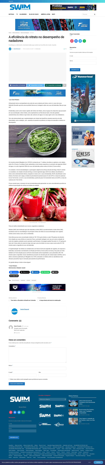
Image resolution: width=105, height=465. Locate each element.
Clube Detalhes (38, 450)
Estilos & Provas (75, 450)
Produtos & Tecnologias (58, 455)
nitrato (28, 280)
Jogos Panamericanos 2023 (15, 454)
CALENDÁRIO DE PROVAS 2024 (31, 447)
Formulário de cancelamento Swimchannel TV (30, 452)
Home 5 (63, 452)
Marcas (79, 454)
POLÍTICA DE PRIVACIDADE (73, 462)
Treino (34, 457)
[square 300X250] (83, 158)
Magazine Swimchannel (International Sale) (66, 454)
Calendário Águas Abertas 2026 (54, 445)
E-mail (11, 372)
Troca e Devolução (41, 457)
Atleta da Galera (18, 445)
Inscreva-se (85, 452)
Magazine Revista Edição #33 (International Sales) (45, 454)
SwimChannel (17, 48)
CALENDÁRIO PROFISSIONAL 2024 (33, 448)
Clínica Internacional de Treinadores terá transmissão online (87, 402)
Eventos (82, 450)
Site (40, 372)
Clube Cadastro (12, 450)
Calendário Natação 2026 (58, 447)
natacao (23, 280)
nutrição (34, 280)
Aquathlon (11, 445)
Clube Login (46, 450)
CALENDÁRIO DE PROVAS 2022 (81, 445)
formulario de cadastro (14, 452)
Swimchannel (22, 457)
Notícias (11, 14)
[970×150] (52, 24)
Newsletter (92, 454)
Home (10, 32)
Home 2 (48, 452)
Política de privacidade (47, 455)
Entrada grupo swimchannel (64, 450)
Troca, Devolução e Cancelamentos (55, 457)
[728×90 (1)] (38, 93)
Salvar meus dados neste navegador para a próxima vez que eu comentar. (29, 379)
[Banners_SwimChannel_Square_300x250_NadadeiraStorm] (83, 135)
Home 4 (58, 452)
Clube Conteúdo (20, 450)
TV (17, 14)
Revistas (89, 455)
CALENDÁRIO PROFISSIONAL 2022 (84, 447)
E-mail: (71, 56)
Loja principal (29, 454)
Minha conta (85, 454)
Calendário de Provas (67, 445)
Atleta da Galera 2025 (28, 445)
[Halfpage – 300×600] (83, 98)
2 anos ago (26, 326)
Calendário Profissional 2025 (48, 448)
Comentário (12, 346)
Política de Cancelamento (34, 455)
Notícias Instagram (18, 455)
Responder (17, 332)
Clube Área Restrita (90, 448)
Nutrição (32, 32)
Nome (11, 365)
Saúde (10, 457)
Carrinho (58, 448)
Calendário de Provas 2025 (45, 447)
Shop (53, 14)
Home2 (80, 452)
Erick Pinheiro (15, 280)
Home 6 (68, 452)
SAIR (89, 462)
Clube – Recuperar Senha (78, 448)
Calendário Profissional (70, 447)
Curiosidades (53, 450)
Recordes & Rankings (80, 455)
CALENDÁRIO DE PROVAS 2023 (16, 447)
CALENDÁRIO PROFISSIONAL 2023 (16, 448)
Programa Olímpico (70, 455)
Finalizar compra (89, 450)
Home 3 (53, 452)
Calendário (23, 14)
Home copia (74, 452)
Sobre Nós (11, 1)
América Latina (45, 14)
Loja (24, 454)
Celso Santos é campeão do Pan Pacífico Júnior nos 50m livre (87, 420)
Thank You (29, 457)
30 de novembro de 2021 (28, 48)
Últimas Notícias (16, 32)
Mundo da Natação (25, 32)
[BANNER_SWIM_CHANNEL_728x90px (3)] (37, 287)
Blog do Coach (33, 14)
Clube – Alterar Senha (66, 448)
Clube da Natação (30, 450)
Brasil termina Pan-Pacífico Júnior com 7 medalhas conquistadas (86, 411)
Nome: (71, 60)
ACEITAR (98, 462)
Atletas (36, 445)
